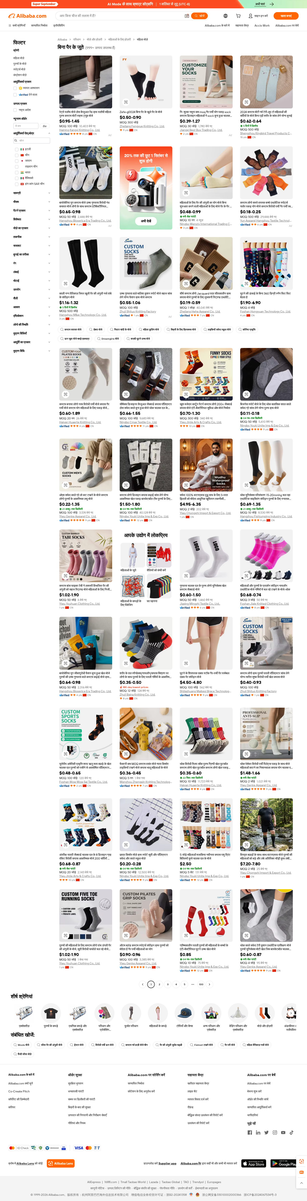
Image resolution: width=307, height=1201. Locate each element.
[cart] (239, 16)
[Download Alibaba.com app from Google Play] (284, 1163)
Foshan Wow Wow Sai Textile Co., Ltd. (83, 781)
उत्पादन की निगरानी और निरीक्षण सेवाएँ (87, 1115)
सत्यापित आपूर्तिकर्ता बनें (259, 1107)
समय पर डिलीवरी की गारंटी (81, 1099)
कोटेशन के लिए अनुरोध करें (141, 1091)
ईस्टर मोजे (78, 1045)
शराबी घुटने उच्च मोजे (140, 338)
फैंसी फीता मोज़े (24, 1054)
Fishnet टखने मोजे (203, 1045)
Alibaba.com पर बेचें (258, 1083)
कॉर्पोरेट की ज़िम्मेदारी (18, 1099)
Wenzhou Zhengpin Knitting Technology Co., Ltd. (146, 781)
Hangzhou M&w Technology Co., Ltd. (83, 314)
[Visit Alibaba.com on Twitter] (266, 1132)
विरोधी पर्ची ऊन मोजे (104, 1045)
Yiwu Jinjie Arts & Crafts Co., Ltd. (201, 422)
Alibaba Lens (25, 1163)
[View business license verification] (191, 1195)
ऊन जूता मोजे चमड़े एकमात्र (77, 338)
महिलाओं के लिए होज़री (119, 39)
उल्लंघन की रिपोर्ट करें (198, 1123)
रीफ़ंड (190, 1107)
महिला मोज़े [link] (142, 39)
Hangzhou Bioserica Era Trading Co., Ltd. (85, 220)
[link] (301, 1161)
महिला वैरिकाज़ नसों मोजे (258, 1045)
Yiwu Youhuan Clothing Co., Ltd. (79, 603)
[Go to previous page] (142, 984)
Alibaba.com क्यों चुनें (20, 1083)
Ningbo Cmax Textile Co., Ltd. (138, 422)
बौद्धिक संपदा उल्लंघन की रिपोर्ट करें (205, 1115)
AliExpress (94, 1182)
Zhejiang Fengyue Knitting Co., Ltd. (142, 126)
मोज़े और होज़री (94, 39)
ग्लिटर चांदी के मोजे (122, 329)
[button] (186, 15)
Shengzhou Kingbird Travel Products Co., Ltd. (266, 133)
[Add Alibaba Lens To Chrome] (61, 1163)
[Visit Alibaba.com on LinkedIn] (258, 1132)
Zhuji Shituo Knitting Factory (138, 311)
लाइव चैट (192, 1091)
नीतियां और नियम (76, 1123)
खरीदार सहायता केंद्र (198, 1083)
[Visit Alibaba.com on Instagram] (274, 1132)
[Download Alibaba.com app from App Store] (253, 1163)
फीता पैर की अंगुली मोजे (51, 1045)
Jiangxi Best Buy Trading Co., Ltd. (201, 130)
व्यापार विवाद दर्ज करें (198, 1099)
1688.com (110, 1182)
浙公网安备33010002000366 (221, 1194)
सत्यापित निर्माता (136, 1083)
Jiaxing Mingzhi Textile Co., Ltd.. (200, 603)
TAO (186, 1182)
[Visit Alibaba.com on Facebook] (249, 1132)
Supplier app (167, 1163)
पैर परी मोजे (230, 1045)
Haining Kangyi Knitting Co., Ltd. (79, 130)
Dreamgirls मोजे (110, 338)
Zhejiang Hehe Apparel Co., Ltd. (200, 311)
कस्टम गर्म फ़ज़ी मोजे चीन (137, 1045)
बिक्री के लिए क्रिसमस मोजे (183, 329)
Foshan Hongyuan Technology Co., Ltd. (265, 311)
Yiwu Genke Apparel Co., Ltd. (77, 516)
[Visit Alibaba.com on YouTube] (283, 1132)
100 (201, 984)
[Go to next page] (209, 984)
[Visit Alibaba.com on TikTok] (291, 1132)
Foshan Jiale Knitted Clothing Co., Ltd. (264, 603)
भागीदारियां (252, 1115)
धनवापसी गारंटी (76, 1091)
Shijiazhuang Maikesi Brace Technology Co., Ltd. (206, 691)
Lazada (153, 1182)
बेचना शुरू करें (254, 1091)
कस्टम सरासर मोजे (73, 329)
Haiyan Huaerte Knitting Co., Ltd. (80, 422)
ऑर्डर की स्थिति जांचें (257, 1099)
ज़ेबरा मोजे (97, 329)
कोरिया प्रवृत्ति (249, 329)
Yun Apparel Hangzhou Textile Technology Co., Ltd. (266, 220)
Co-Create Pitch (19, 1091)
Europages (214, 1182)
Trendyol (198, 1182)
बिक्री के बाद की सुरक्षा (79, 1107)
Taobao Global (171, 1182)
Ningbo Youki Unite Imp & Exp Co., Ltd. (264, 425)
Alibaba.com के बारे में (21, 1074)
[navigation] (32, 512)
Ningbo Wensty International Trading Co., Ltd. (206, 224)
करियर (11, 1107)
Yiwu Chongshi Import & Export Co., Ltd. (205, 513)
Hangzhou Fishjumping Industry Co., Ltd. (266, 516)
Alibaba (62, 39)
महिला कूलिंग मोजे (151, 329)
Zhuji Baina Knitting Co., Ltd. (137, 694)
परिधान (77, 39)
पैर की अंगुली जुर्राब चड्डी (171, 1045)
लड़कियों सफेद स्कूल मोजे (219, 329)
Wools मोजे (23, 1045)
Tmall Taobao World (133, 1182)
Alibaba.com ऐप (191, 1163)
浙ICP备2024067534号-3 (260, 1194)
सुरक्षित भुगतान (75, 1083)
